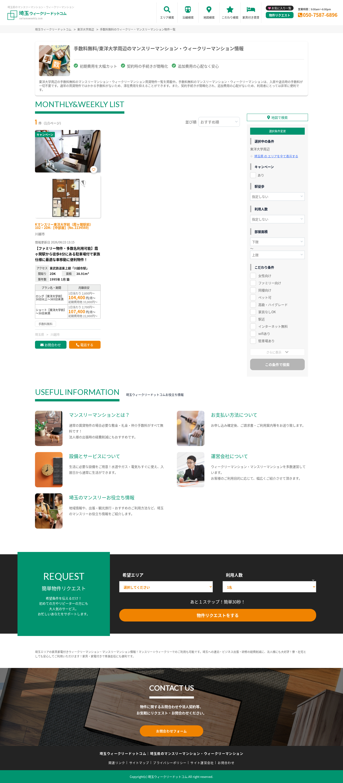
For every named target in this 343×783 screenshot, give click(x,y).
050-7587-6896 (320, 14)
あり (261, 175)
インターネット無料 (273, 326)
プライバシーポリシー (169, 762)
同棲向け (264, 290)
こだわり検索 (230, 17)
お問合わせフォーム (171, 731)
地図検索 (209, 17)
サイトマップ (139, 762)
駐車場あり (266, 340)
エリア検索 (167, 17)
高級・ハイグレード (273, 304)
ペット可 (264, 297)
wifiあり (264, 333)
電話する (86, 344)
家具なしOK (267, 311)
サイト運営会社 (202, 762)
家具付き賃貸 (250, 17)
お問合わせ (53, 344)
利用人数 (234, 575)
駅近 (261, 319)
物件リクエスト (279, 15)
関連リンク (116, 762)
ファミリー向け (269, 283)
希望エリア (133, 575)
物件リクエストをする (218, 615)
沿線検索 (188, 17)
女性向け (264, 275)
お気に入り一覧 (281, 8)
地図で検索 (279, 117)
